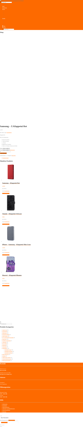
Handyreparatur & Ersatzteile (10, 10)
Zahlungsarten (4, 404)
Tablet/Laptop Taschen (6, 357)
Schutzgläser (4, 346)
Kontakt (3, 18)
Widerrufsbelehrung (5, 407)
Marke (1, 148)
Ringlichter (4, 345)
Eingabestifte (4, 331)
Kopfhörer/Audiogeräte (6, 340)
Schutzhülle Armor (8, 349)
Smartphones (4, 7)
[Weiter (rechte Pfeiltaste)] (1, 426)
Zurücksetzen (12, 150)
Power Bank (4, 343)
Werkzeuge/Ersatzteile (6, 360)
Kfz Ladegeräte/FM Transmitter (8, 337)
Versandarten (4, 405)
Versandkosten (9, 132)
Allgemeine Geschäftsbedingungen (8, 408)
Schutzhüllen (4, 348)
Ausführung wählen (5, 193)
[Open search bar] (0, 322)
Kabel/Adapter (5, 336)
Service (3, 9)
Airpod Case (4, 330)
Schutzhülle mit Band (8, 351)
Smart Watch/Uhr (5, 354)
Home (3, 6)
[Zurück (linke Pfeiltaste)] (0, 426)
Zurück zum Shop (11, 420)
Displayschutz (7, 13)
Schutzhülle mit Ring (8, 352)
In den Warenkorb (3, 153)
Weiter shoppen (4, 422)
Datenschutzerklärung (8, 24)
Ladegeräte (4, 342)
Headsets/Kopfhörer (5, 334)
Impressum (6, 23)
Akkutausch (7, 12)
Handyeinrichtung (8, 15)
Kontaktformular (7, 21)
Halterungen (4, 333)
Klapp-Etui (14, 155)
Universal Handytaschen (6, 359)
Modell (1, 150)
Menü (1, 3)
